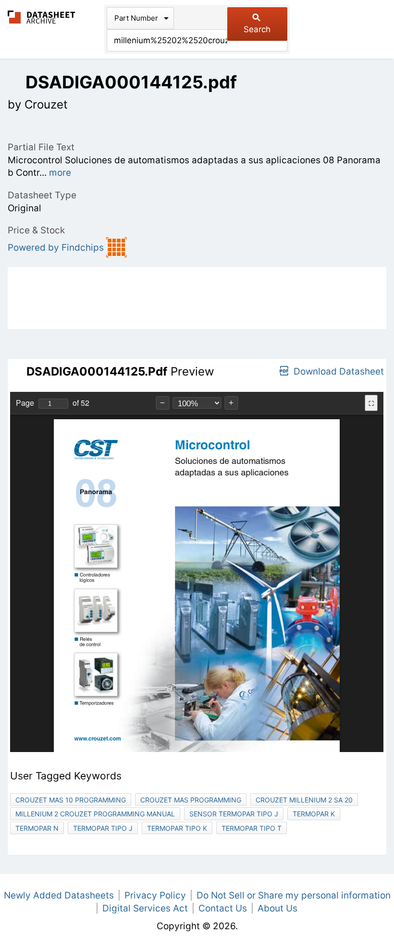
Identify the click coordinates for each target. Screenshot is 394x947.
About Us (277, 908)
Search (257, 29)
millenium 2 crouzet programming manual (95, 814)
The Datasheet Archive (41, 17)
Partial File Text (41, 147)
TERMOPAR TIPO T (252, 828)
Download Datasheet (339, 371)
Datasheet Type (42, 195)
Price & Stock (36, 230)
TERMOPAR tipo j (103, 828)
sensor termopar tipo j (233, 814)
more (60, 172)
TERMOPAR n (37, 828)
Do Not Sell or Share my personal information (294, 895)
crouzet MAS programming (190, 800)
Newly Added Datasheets (59, 895)
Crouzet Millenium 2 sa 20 (304, 800)
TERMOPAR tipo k (177, 828)
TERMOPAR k (314, 814)
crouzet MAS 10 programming (70, 800)
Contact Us (222, 908)
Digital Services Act (145, 908)
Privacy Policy (155, 895)
